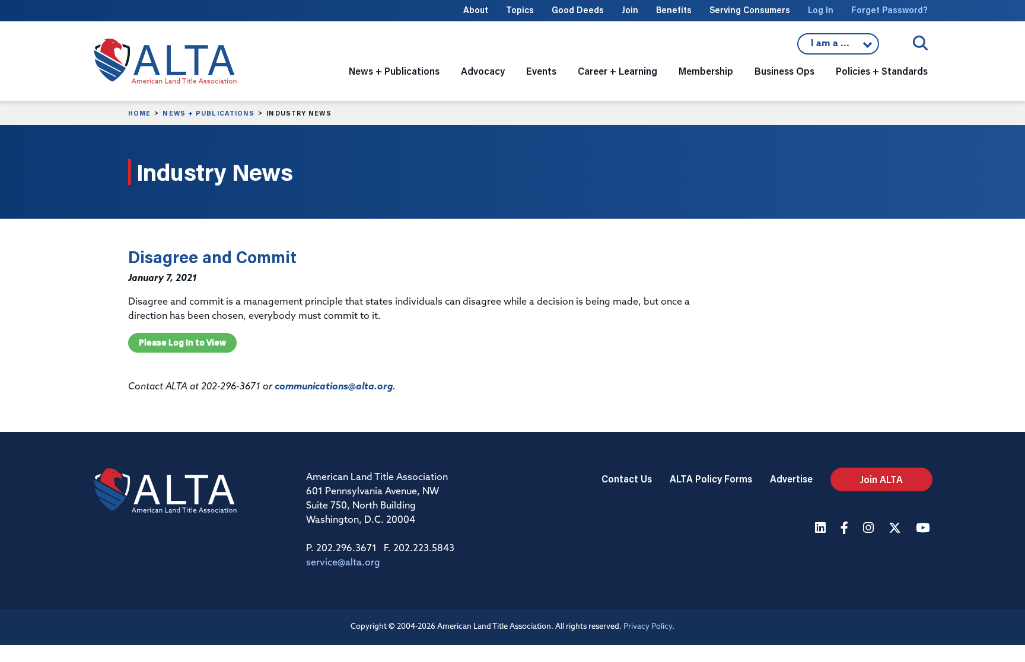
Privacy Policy (647, 627)
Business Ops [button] (784, 71)
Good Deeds (578, 9)
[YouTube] (924, 529)
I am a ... (838, 47)
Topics (520, 9)
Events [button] (541, 71)
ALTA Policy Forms (711, 478)
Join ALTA (881, 479)
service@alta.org (343, 563)
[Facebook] (846, 529)
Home (139, 113)
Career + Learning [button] (617, 71)
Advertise (791, 478)
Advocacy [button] (483, 71)
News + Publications (208, 113)
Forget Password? (889, 9)
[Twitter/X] (896, 529)
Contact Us (626, 478)
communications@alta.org (334, 387)
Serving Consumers (749, 9)
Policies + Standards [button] (882, 71)
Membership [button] (706, 71)
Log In (820, 9)
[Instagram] (870, 529)
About (475, 9)
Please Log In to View (182, 342)
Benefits (674, 9)
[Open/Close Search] (920, 43)
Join (630, 9)
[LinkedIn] (822, 529)
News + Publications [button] (394, 71)
